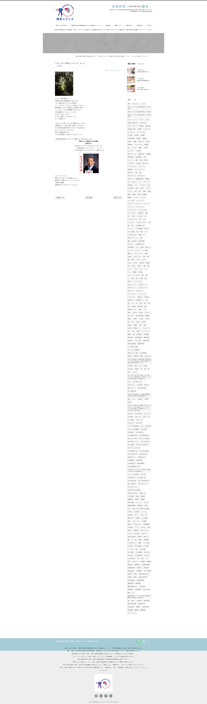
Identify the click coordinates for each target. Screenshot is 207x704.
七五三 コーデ (147, 413)
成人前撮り (130, 185)
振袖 (141, 172)
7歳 (148, 368)
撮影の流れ (147, 126)
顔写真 (140, 309)
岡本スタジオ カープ (132, 238)
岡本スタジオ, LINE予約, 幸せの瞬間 (141, 508)
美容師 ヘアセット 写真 (133, 353)
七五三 (145, 157)
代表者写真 (140, 306)
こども (129, 272)
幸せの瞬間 (136, 511)
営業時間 (138, 606)
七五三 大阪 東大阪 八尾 (143, 480)
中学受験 (130, 577)
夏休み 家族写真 (140, 463)
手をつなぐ (135, 561)
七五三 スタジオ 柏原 (132, 438)
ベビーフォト (130, 228)
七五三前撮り (130, 188)
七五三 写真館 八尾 (132, 391)
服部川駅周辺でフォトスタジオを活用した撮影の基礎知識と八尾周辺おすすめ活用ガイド (139, 596)
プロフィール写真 (139, 247)
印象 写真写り (147, 600)
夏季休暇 (147, 178)
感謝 (129, 539)
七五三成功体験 (138, 546)
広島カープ (130, 281)
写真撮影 (135, 272)
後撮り (140, 542)
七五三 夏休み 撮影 (142, 388)
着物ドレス (130, 253)
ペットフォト (137, 250)
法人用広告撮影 (131, 138)
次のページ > (118, 197)
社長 (149, 222)
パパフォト (137, 527)
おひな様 (141, 312)
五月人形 (130, 328)
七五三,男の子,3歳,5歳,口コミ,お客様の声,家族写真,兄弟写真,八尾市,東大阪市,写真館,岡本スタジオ (139, 395)
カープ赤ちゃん (131, 163)
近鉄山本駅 (139, 334)
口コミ (134, 399)
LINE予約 (130, 511)
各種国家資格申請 (132, 505)
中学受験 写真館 (140, 580)
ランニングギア (131, 200)
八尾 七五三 (146, 555)
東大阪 (137, 496)
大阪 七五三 (146, 384)
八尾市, (146, 505)
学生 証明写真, (143, 353)
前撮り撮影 (130, 337)
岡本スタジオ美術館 (142, 194)
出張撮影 (142, 135)
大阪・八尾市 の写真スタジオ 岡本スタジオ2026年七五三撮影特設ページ (81, 667)
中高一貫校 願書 (131, 580)
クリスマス (134, 147)
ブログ (135, 309)
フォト (141, 269)
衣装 (138, 231)
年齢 (142, 275)
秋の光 (148, 527)
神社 (141, 325)
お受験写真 (130, 564)
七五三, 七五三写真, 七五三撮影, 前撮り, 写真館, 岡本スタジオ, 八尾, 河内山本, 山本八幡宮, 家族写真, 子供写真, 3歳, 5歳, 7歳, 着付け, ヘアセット (139, 361)
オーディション (142, 166)
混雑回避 (142, 499)
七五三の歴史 (130, 552)
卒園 (141, 303)
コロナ (129, 181)
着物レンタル (143, 493)
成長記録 (137, 518)
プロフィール (147, 181)
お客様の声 (140, 399)
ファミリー (130, 250)
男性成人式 (141, 213)
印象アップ (146, 536)
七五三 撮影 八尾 (139, 432)
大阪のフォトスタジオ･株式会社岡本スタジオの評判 (139, 111)
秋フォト (137, 514)
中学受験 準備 (138, 589)
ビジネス (130, 269)
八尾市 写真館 (131, 502)
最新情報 (120, 667)
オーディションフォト (139, 169)
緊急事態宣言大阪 (139, 178)
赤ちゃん (135, 181)
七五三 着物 (130, 416)
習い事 (141, 160)
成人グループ (130, 178)
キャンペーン (130, 160)
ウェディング (130, 203)
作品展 (144, 191)
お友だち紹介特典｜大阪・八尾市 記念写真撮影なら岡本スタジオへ (82, 664)
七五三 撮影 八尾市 (132, 480)
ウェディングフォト (140, 206)
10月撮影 (137, 499)
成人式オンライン (141, 175)
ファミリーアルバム (141, 132)
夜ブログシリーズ (144, 530)
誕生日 (137, 188)
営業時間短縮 (138, 157)
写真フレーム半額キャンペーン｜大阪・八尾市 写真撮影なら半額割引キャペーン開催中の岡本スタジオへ (103, 662)
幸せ (137, 549)
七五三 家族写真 (138, 555)
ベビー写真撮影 (139, 228)
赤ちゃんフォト (131, 290)
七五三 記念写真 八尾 (132, 454)
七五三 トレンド (139, 419)
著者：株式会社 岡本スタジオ (114, 70)
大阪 (129, 103)
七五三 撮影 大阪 (131, 558)
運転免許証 (140, 505)
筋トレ (129, 216)
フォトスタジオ (135, 103)
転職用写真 (130, 499)
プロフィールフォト (132, 166)
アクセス (148, 119)
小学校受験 (142, 561)
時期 (142, 278)
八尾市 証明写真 (138, 337)
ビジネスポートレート (132, 219)
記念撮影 (140, 129)
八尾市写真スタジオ (140, 244)
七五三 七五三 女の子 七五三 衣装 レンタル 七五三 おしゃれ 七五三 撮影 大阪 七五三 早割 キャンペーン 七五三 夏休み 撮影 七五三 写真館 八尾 (139, 377)
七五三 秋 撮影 (131, 444)
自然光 (129, 521)
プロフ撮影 (130, 135)
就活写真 (143, 496)
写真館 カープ (142, 234)
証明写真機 (130, 610)
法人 (146, 216)
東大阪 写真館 (131, 570)
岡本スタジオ (148, 356)
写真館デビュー (137, 328)
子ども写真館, (131, 496)
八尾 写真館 (145, 567)
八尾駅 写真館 (146, 340)
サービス (130, 119)
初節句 (129, 312)
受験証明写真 (130, 583)
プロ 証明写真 (142, 586)
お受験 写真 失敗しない (144, 574)
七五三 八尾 (143, 474)
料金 (129, 265)
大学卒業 (139, 150)
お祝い (137, 278)
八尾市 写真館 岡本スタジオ (134, 466)
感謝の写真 (136, 530)
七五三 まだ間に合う (145, 441)
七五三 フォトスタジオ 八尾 (134, 447)
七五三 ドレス (138, 416)
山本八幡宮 (146, 334)
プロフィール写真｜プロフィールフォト (132, 664)
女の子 (129, 381)
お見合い (134, 265)
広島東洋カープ (131, 300)
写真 (144, 256)
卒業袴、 (141, 147)
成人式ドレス (130, 244)
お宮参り (130, 141)
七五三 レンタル (146, 416)
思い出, (129, 508)
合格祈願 (130, 309)
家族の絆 (130, 524)
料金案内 (141, 126)
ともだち (148, 185)
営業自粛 (148, 154)
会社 (144, 219)
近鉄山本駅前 (141, 241)
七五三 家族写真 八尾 (132, 451)
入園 (146, 300)
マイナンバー (139, 502)
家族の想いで (130, 518)
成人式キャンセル (132, 175)
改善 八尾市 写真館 (132, 603)
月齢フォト (146, 228)
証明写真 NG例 (141, 603)
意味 (146, 278)
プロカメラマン (136, 521)
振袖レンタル (145, 163)
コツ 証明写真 (139, 600)
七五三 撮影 (139, 384)
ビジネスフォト (131, 222)
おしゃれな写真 (131, 231)
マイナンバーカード (132, 613)
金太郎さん (140, 297)
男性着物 (147, 315)
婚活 (145, 265)
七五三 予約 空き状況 (143, 451)
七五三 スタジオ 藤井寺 (144, 438)
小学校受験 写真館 (146, 564)
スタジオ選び (146, 542)
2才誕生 (129, 256)
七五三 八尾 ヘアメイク (143, 483)
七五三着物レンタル (140, 225)
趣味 (136, 160)
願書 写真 (130, 574)
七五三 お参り (147, 552)
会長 (129, 225)
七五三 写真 (130, 555)
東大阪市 (130, 402)
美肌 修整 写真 (141, 343)
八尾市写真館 (130, 247)
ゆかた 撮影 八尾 (131, 463)
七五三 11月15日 (146, 589)
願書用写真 (137, 564)
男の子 (129, 399)
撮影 (129, 259)
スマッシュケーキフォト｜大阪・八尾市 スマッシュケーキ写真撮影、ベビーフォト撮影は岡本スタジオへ (103, 656)
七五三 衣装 (130, 413)
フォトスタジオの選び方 (133, 474)
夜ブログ (143, 527)
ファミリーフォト (138, 281)
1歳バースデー (131, 315)
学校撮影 (139, 138)
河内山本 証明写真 (132, 343)
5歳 (145, 368)
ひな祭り (142, 318)
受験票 (135, 577)
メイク (146, 558)
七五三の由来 (143, 549)
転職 (133, 600)
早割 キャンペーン (132, 388)
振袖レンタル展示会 (132, 241)
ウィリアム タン (146, 331)
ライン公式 (142, 185)
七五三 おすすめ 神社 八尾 (142, 444)
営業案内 (130, 197)
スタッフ (142, 119)
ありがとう (130, 533)
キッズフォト (144, 511)
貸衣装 (146, 160)
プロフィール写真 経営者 (133, 426)
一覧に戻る (89, 197)
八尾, (138, 558)
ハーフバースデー (142, 294)
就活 (129, 600)
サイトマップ (103, 670)
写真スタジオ (141, 141)
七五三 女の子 (131, 422)
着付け (129, 372)
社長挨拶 (145, 138)
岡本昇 (138, 331)
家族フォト (147, 247)
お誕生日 (130, 325)
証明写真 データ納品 (138, 356)
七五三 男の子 (139, 422)
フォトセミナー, (146, 328)
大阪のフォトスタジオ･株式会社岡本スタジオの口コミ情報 (139, 107)
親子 (133, 225)
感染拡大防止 (141, 154)
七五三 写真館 (131, 419)
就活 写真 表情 (131, 606)
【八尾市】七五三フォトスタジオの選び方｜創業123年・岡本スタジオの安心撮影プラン (139, 470)
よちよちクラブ (131, 132)
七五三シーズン (144, 514)
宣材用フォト (130, 172)
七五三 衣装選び (138, 413)
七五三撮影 (130, 527)
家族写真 (146, 144)
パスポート (146, 502)
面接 (134, 334)
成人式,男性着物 (139, 315)
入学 (133, 303)
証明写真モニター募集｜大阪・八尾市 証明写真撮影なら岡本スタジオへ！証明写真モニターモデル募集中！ (103, 653)
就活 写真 (130, 340)
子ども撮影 (146, 546)
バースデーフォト (137, 256)
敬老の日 (130, 530)
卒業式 (146, 147)
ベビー (140, 181)
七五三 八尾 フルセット (133, 486)
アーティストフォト (132, 294)
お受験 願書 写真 (131, 567)
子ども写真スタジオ (132, 542)
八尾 (141, 365)
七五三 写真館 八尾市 (132, 435)
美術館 (129, 194)
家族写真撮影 (146, 524)
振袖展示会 (130, 144)
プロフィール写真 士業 (146, 426)
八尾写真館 (130, 514)
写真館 (135, 141)
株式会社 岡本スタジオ (133, 122)
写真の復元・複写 (132, 129)
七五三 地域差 (139, 552)
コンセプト (143, 103)
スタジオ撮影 (144, 518)
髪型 (142, 558)
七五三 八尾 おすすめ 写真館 (134, 490)
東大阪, (140, 539)
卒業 (149, 303)
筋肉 (146, 213)
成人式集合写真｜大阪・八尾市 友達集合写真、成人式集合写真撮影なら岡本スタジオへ (103, 659)
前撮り (136, 365)
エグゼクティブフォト (141, 222)
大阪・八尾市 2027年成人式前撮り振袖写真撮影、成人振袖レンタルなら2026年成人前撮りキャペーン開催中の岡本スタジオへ (103, 651)
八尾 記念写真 (139, 460)
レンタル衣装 (139, 216)
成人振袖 (139, 163)
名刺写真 (140, 536)
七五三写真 (130, 365)
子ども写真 (130, 368)
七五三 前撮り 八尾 (141, 477)
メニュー (136, 119)
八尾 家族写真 (131, 460)
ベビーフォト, (148, 312)
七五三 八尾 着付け (132, 483)
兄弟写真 (147, 399)
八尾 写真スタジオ (142, 457)
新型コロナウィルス (132, 154)
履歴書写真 (143, 610)
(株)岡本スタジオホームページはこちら (66, 185)
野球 (141, 231)
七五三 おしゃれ (131, 384)
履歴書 (129, 334)
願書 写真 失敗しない (132, 586)
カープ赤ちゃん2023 (132, 234)
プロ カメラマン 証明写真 (133, 349)
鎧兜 (129, 321)
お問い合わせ (143, 122)
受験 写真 (139, 567)
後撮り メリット (131, 592)
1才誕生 (146, 253)
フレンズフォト (131, 150)
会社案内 (134, 306)
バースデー (148, 188)
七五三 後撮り (131, 432)
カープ (146, 231)
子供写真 (137, 368)
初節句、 (130, 318)
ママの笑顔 (144, 521)
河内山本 (146, 365)
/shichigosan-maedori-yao (133, 493)
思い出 (132, 549)
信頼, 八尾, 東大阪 (132, 536)
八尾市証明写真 (145, 606)
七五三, (129, 561)
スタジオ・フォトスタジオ (133, 275)
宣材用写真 (130, 169)
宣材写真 (142, 262)
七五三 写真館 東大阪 (143, 435)
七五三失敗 (130, 546)
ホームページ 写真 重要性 (133, 429)
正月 (129, 147)
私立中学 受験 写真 (143, 577)
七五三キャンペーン (132, 284)
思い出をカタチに (138, 524)
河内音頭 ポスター (132, 457)
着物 (133, 278)
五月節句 (138, 321)
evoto (129, 331)
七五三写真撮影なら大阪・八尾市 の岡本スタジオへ (127, 648)
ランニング (136, 197)
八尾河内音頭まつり (143, 454)
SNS (140, 219)
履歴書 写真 (146, 337)
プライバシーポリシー (132, 126)
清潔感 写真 (130, 589)
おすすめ (130, 262)
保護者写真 (138, 583)
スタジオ (138, 259)
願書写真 (149, 561)
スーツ (145, 309)
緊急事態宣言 (130, 157)
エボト (133, 331)
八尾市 (140, 238)
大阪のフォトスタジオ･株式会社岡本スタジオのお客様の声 (139, 115)
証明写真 (137, 135)
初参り (145, 325)
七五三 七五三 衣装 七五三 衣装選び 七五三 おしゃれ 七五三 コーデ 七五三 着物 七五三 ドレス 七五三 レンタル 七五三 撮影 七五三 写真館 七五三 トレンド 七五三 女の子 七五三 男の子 (139, 408)
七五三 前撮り (144, 429)
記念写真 (141, 272)
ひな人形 (135, 312)
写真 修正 (130, 356)
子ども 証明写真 (147, 570)
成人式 (148, 141)
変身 (134, 216)
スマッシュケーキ (138, 253)
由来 (146, 275)
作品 (135, 191)
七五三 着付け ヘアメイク (133, 441)
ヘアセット (135, 372)
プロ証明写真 (139, 570)
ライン (136, 185)
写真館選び (146, 539)
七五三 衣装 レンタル (137, 381)
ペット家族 (145, 250)
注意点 (135, 574)
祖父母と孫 (137, 533)
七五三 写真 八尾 (131, 477)
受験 (146, 306)
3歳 (141, 368)
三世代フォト (144, 533)
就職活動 (137, 610)
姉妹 (136, 172)
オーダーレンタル (138, 144)
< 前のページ (60, 197)
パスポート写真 (137, 340)
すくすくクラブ (147, 129)
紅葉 (136, 539)
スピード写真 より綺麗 (133, 346)
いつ (129, 278)
